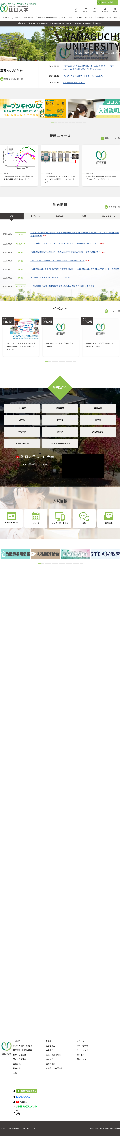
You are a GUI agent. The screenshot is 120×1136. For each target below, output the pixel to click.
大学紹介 (6, 17)
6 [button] (70, 123)
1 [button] (52, 123)
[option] (34, 108)
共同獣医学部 (97, 432)
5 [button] (66, 123)
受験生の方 (50, 1041)
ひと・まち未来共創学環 (60, 443)
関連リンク (81, 1059)
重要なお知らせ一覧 (13, 79)
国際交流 (101, 17)
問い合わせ (105, 11)
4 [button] (63, 123)
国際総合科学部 (22, 443)
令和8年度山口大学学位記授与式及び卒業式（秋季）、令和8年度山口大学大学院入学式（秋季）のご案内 (74, 269)
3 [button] (59, 123)
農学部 (60, 432)
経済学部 (98, 408)
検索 (76, 11)
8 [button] (77, 123)
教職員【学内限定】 (54, 1068)
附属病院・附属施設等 (47, 17)
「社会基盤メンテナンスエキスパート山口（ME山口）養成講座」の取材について (64, 243)
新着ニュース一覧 (112, 138)
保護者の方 (50, 1064)
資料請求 (80, 1055)
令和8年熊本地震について (74, 83)
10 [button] (84, 123)
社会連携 (113, 17)
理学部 (22, 420)
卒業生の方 (50, 1050)
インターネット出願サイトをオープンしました (83, 76)
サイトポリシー (28, 1128)
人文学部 (22, 408)
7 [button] (73, 123)
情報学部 (22, 432)
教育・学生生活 (68, 17)
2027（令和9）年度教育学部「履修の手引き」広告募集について (57, 260)
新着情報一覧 (114, 207)
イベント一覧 (114, 311)
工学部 (98, 420)
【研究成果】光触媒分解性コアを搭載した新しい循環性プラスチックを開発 (62, 286)
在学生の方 (50, 1046)
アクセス (95, 11)
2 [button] (55, 123)
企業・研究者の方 (53, 1055)
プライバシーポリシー (9, 1128)
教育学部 (60, 408)
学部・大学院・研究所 (24, 17)
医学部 (60, 420)
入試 (15, 1073)
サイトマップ (82, 1050)
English (115, 11)
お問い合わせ (82, 1046)
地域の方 (49, 1059)
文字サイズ (85, 11)
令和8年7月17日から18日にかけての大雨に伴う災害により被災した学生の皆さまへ (65, 252)
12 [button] (77, 564)
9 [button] (80, 123)
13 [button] (81, 564)
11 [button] (74, 564)
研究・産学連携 (85, 17)
